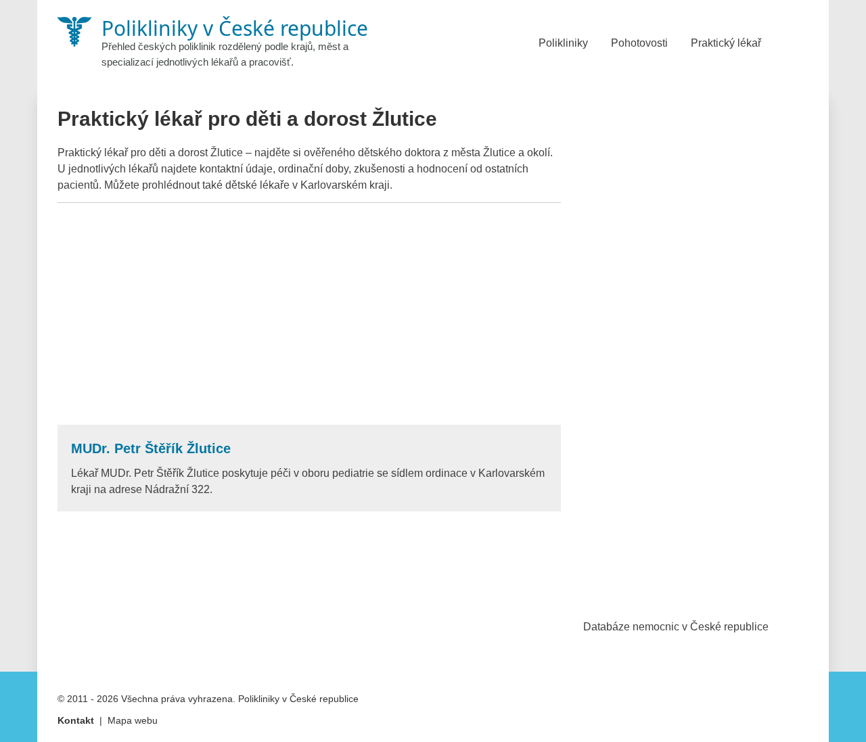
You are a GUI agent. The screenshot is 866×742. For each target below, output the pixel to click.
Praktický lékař (726, 43)
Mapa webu (133, 720)
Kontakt (76, 720)
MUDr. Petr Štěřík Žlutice (151, 448)
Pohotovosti (639, 43)
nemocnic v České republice (701, 626)
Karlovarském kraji (345, 185)
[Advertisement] (309, 314)
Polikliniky (563, 43)
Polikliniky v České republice (298, 698)
